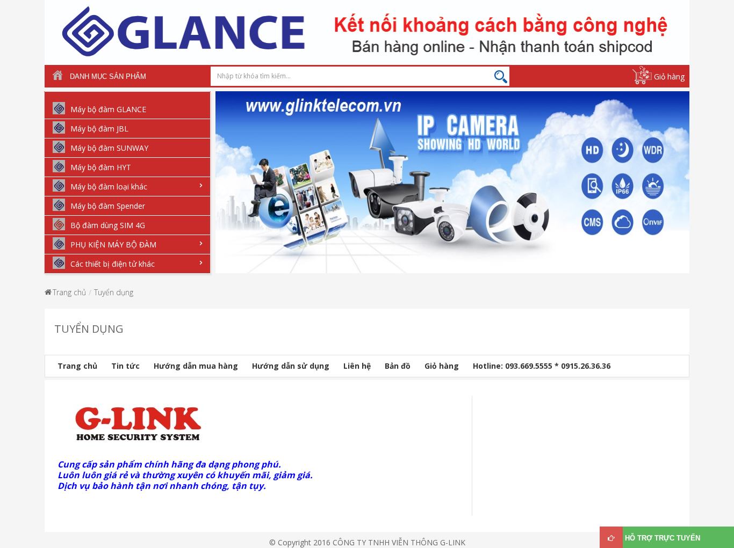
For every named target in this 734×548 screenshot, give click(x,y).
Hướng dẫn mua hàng (196, 366)
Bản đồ (398, 366)
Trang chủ (69, 292)
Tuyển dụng (113, 292)
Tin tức (125, 366)
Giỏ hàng (669, 76)
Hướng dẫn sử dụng (290, 366)
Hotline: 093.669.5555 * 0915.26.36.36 (541, 366)
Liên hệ (357, 366)
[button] (220, 189)
